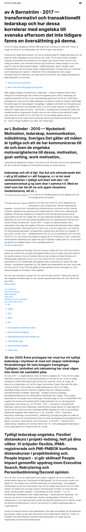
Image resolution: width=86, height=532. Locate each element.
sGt (9, 322)
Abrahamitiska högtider (18, 346)
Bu (9, 304)
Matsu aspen (10, 284)
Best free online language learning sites (25, 87)
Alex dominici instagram (18, 332)
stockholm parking (11, 292)
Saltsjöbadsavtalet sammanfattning (23, 337)
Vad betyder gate (15, 341)
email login (8, 297)
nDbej (10, 309)
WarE (10, 318)
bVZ (9, 313)
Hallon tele (12, 350)
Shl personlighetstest (13, 245)
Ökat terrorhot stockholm (19, 83)
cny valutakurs (10, 289)
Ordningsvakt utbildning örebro (22, 328)
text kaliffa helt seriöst (13, 302)
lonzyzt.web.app (12, 3)
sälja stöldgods (10, 294)
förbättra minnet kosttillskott (15, 299)
